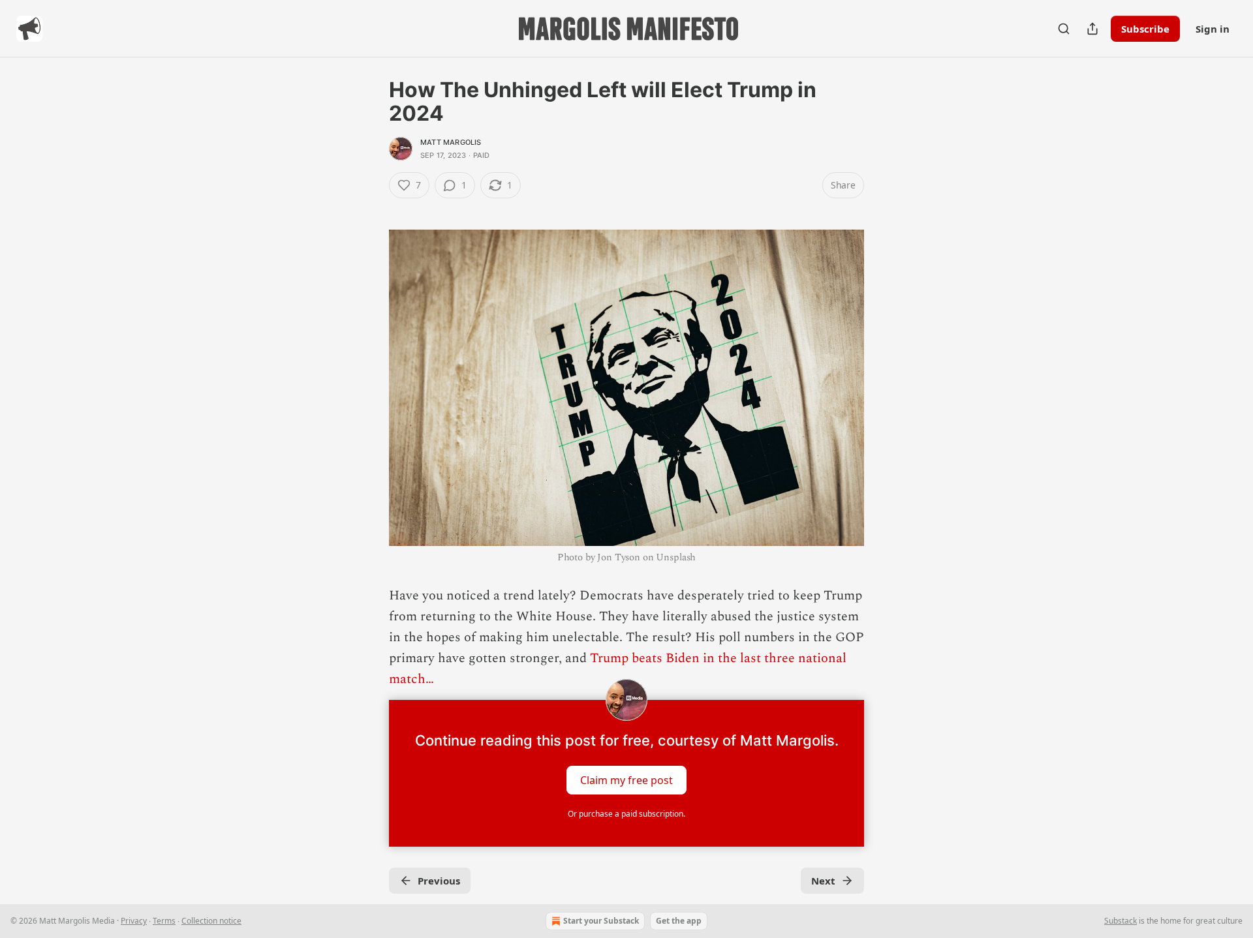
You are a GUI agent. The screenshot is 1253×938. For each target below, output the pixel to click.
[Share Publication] (1092, 29)
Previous (439, 880)
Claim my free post (626, 780)
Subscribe (1145, 28)
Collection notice (211, 920)
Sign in (1213, 28)
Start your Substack (601, 920)
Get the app (679, 920)
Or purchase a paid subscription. (626, 813)
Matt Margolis (451, 142)
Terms (164, 920)
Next (823, 880)
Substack (1120, 920)
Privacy (134, 920)
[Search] (1064, 29)
